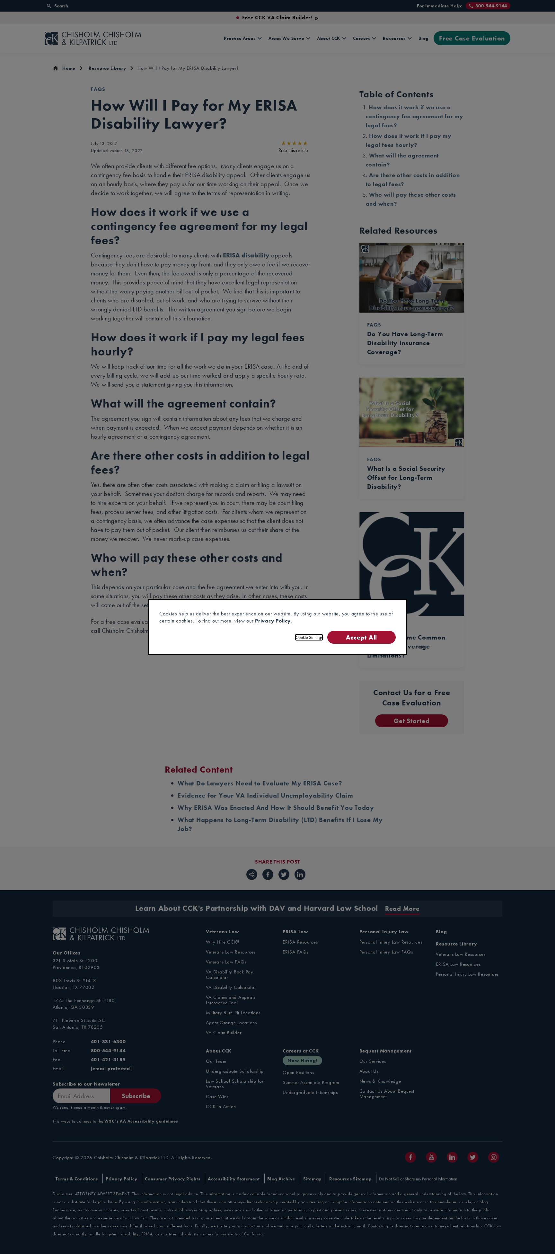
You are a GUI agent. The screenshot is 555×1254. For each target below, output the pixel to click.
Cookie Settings (308, 637)
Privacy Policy (273, 620)
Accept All (361, 637)
